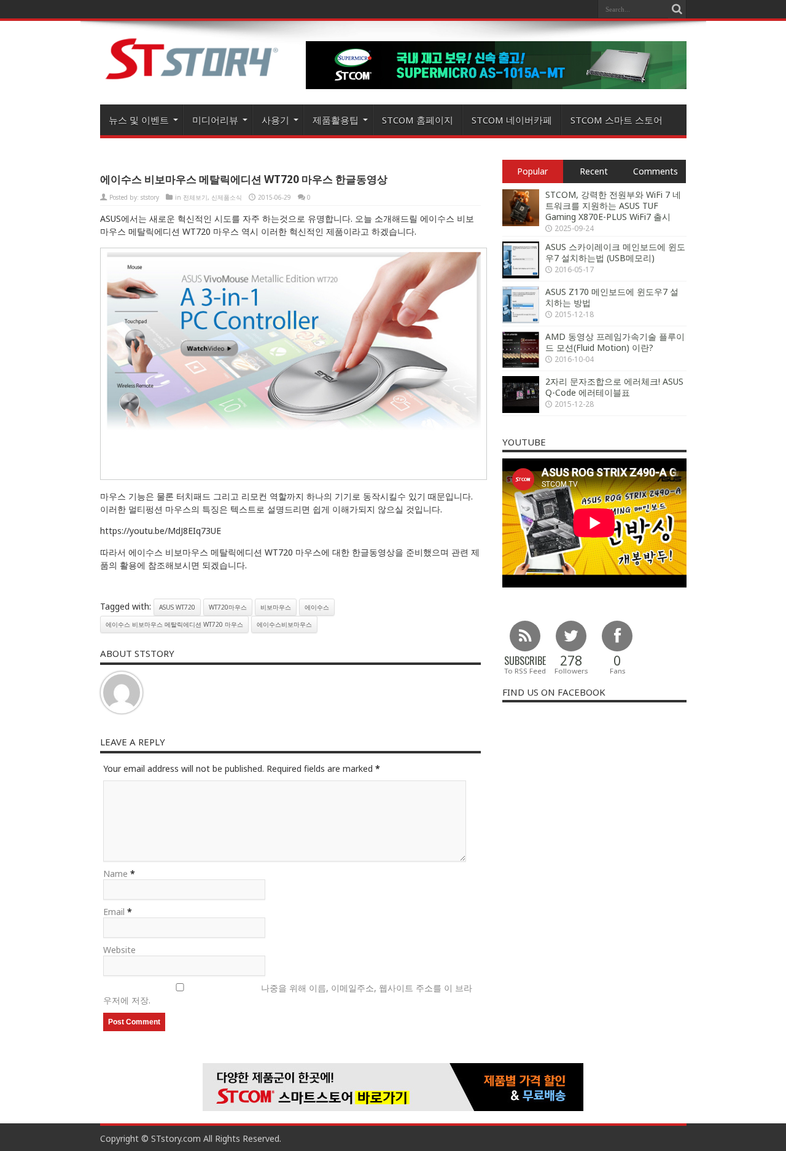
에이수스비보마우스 (284, 624)
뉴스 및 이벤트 (139, 120)
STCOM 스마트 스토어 (616, 120)
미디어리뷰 (215, 120)
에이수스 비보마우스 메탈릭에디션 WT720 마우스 (174, 624)
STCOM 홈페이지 (417, 120)
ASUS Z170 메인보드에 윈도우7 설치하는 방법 (612, 297)
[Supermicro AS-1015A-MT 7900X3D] (496, 86)
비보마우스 (275, 607)
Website (119, 950)
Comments (655, 171)
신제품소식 (226, 197)
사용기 (275, 120)
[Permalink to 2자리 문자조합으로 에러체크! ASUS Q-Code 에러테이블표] (520, 409)
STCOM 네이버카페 (512, 120)
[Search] (677, 9)
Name (115, 873)
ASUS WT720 (177, 607)
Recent (594, 171)
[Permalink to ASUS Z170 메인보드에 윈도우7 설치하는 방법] (520, 320)
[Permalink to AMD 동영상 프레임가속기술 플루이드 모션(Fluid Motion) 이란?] (520, 365)
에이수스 (317, 607)
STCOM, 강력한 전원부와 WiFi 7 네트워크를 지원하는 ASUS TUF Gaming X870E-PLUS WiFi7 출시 (613, 205)
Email (114, 911)
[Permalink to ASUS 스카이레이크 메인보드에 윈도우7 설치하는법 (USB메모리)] (520, 275)
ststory (150, 197)
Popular (532, 171)
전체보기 (195, 197)
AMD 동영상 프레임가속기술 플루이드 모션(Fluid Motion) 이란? (615, 342)
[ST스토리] (192, 79)
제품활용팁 (336, 120)
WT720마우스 (228, 607)
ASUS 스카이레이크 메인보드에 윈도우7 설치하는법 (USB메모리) (615, 252)
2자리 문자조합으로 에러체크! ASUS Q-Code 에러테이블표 (614, 386)
